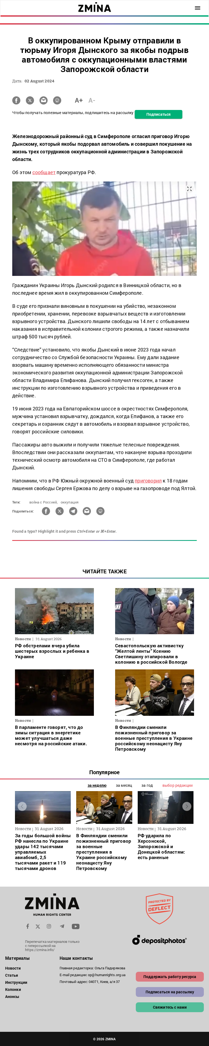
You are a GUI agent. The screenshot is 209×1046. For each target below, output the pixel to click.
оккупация (70, 502)
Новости (13, 968)
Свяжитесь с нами (170, 1007)
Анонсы (12, 996)
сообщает (44, 172)
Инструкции (16, 982)
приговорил (148, 480)
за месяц (124, 785)
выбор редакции (177, 785)
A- (91, 100)
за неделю (97, 785)
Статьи (11, 975)
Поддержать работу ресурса (169, 976)
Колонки (13, 989)
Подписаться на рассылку (170, 991)
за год (147, 785)
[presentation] (22, 806)
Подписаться (158, 114)
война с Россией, (43, 502)
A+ (79, 100)
